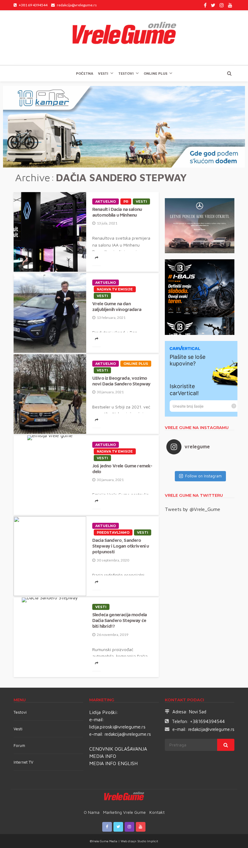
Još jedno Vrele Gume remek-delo (122, 468)
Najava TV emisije (115, 289)
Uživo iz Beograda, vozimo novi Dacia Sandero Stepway (121, 380)
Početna (84, 73)
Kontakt (157, 812)
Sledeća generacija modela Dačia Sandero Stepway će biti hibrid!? (119, 620)
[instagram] (221, 5)
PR (125, 201)
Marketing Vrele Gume (124, 812)
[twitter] (213, 5)
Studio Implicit (147, 841)
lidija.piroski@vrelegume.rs (117, 726)
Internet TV (23, 762)
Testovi (20, 712)
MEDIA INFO (102, 756)
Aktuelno (105, 201)
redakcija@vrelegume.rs (128, 734)
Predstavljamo (113, 532)
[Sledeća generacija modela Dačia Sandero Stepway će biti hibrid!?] (50, 600)
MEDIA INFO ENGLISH (113, 763)
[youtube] (230, 5)
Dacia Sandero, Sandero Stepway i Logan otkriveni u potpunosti (120, 546)
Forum (19, 745)
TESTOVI (126, 73)
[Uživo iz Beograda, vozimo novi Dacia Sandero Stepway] (50, 394)
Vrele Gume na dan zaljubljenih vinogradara (116, 306)
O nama (92, 812)
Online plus (155, 73)
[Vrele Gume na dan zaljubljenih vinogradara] (50, 313)
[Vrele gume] (124, 37)
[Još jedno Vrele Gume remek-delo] (50, 437)
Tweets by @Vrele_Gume (192, 509)
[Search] (229, 73)
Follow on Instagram (203, 475)
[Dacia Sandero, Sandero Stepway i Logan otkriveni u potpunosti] (50, 556)
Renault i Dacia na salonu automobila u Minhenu (117, 212)
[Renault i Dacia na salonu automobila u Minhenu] (50, 232)
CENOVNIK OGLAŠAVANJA (118, 748)
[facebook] (205, 5)
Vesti (103, 73)
